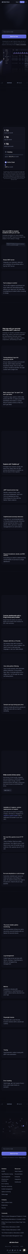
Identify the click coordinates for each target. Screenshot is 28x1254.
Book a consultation (21, 44)
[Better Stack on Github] (17, 1250)
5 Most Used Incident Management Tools (12, 1235)
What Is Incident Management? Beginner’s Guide (14, 1216)
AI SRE (3, 1171)
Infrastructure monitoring (5, 1180)
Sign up (22, 2)
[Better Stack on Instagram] (7, 1250)
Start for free (14, 36)
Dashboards (18, 1182)
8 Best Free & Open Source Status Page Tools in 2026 (13, 1223)
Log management (6, 1176)
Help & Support (18, 1171)
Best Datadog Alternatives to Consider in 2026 (13, 1219)
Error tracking (5, 1183)
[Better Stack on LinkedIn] (12, 1250)
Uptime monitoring (6, 1191)
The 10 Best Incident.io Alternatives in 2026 (13, 1232)
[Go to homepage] (6, 2)
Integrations (18, 1179)
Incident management (7, 1189)
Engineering (4, 1205)
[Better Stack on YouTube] (20, 1250)
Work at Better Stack (7, 1202)
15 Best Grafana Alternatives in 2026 (11, 1229)
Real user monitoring (7, 1186)
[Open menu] (26, 2)
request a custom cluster (11, 815)
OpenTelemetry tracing (7, 1174)
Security (4, 1207)
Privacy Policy (16, 1246)
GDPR (21, 1246)
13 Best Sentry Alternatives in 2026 (11, 1226)
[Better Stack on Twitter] (15, 1250)
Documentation (19, 1174)
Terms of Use (8, 1246)
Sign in (17, 2)
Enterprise (17, 1176)
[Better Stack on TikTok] (10, 1250)
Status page (5, 1194)
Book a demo (22, 1157)
